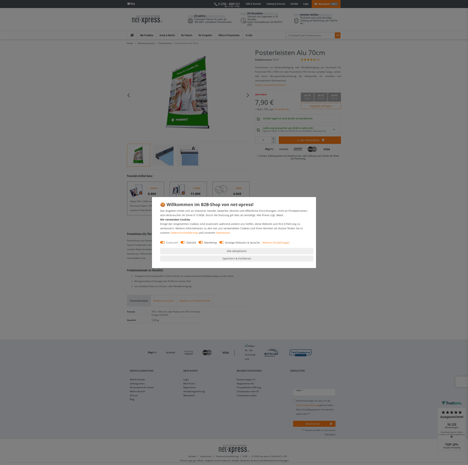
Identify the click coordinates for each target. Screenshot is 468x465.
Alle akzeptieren (237, 251)
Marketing (210, 242)
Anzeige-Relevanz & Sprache (242, 242)
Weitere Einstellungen (276, 242)
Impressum (223, 232)
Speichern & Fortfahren (236, 258)
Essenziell (172, 242)
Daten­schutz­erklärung (184, 232)
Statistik (191, 242)
